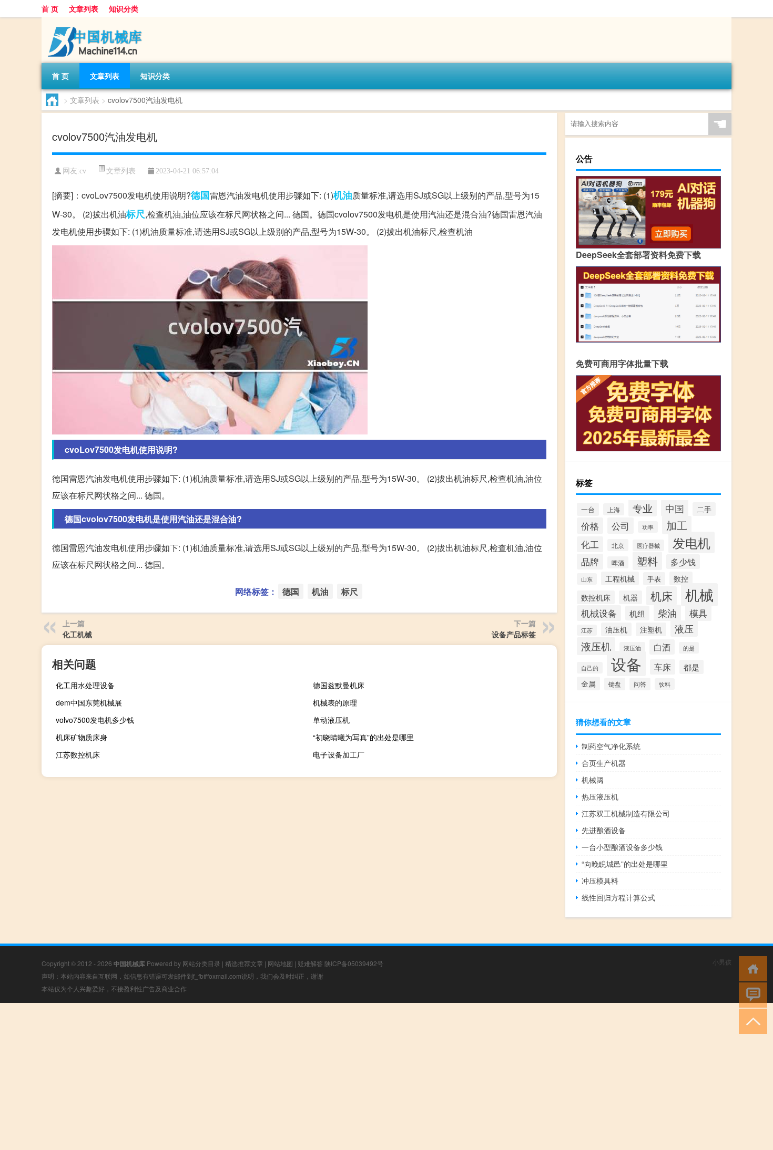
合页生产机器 (604, 763)
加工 (676, 525)
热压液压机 (600, 796)
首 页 (50, 8)
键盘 (614, 684)
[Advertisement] (315, 1076)
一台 (588, 509)
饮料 (664, 684)
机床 (661, 596)
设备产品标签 (514, 634)
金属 (588, 683)
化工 (590, 544)
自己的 (589, 668)
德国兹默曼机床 (338, 685)
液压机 (596, 646)
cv (82, 171)
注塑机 (651, 629)
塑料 (647, 560)
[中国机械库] (97, 20)
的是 (689, 648)
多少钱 (683, 561)
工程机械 (620, 578)
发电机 (691, 542)
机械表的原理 (335, 702)
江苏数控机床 (78, 754)
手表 (654, 579)
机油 (342, 195)
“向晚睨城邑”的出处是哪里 (625, 863)
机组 (637, 613)
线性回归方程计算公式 (618, 897)
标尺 (135, 214)
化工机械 (77, 634)
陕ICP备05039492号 (353, 963)
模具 (698, 612)
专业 (643, 508)
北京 (618, 545)
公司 (620, 525)
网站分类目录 (201, 963)
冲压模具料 (600, 880)
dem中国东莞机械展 (89, 702)
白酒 (662, 647)
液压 (684, 628)
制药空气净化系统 (611, 746)
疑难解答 (310, 963)
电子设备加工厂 (338, 754)
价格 (590, 525)
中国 (674, 508)
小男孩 (722, 961)
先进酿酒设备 (604, 830)
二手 (704, 509)
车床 (662, 667)
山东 (587, 579)
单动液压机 (331, 719)
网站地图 (280, 963)
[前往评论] (750, 994)
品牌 (590, 561)
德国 (200, 195)
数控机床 (596, 597)
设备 (626, 663)
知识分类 (123, 8)
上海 (613, 509)
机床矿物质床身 (81, 737)
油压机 (616, 629)
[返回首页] (750, 968)
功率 (648, 527)
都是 (691, 666)
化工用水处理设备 (85, 685)
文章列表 (83, 8)
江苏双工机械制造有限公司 (626, 813)
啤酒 (618, 562)
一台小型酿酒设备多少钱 (622, 847)
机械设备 (599, 613)
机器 (630, 597)
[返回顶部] (750, 1020)
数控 (681, 578)
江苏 (587, 630)
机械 (699, 595)
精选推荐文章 (244, 963)
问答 (640, 684)
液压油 (632, 648)
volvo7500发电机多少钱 (95, 719)
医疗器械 (648, 545)
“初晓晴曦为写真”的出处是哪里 (363, 737)
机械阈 (593, 779)
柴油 (667, 612)
